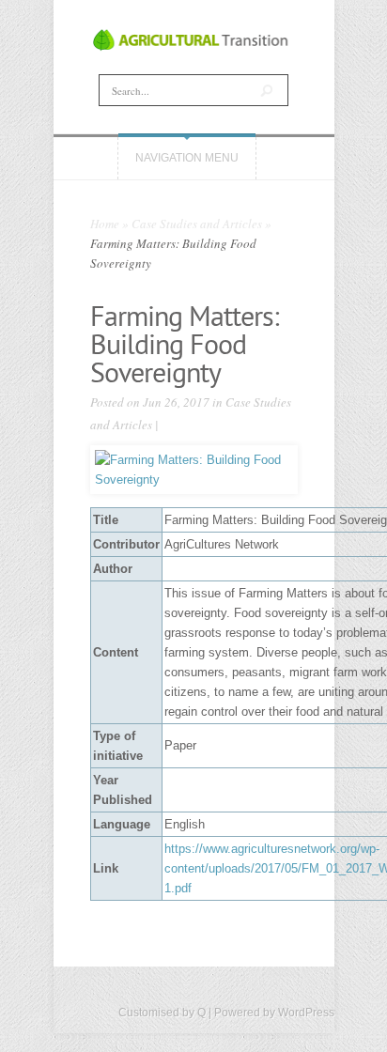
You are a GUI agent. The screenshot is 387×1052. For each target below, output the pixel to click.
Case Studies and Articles (197, 223)
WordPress (306, 1012)
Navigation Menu (187, 157)
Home (104, 223)
